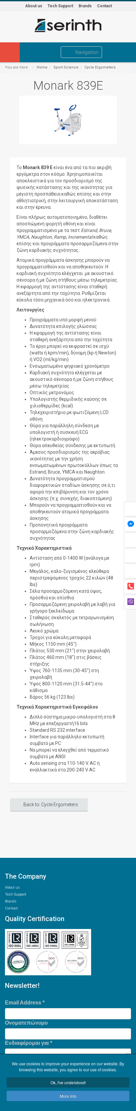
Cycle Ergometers (100, 67)
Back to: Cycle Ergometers (50, 804)
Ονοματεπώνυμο (26, 1023)
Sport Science (66, 67)
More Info (68, 1096)
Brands (85, 6)
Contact (104, 6)
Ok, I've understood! (68, 1082)
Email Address (25, 1002)
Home (42, 67)
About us (33, 6)
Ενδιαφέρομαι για (28, 1043)
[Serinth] (68, 25)
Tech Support (60, 6)
